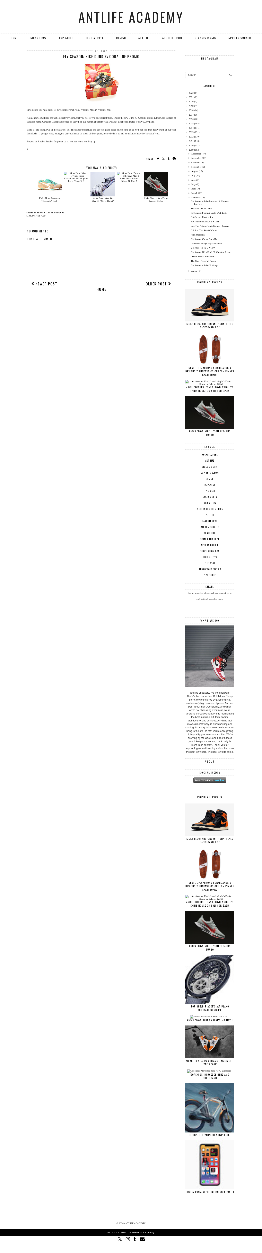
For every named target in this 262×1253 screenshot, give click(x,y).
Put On (210, 515)
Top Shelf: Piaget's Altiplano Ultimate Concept (210, 1008)
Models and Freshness (210, 508)
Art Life (144, 38)
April (193, 188)
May (193, 184)
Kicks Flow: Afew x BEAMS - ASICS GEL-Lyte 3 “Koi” (210, 1062)
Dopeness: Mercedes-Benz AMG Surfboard (210, 1076)
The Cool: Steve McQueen (203, 261)
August (194, 171)
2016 (191, 119)
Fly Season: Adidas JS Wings (204, 265)
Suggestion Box (209, 551)
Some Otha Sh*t (209, 539)
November (196, 158)
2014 (191, 128)
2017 (191, 115)
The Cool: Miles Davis (201, 208)
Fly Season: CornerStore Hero (205, 239)
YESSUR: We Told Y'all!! (203, 248)
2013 (191, 132)
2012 (191, 136)
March (194, 193)
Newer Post (45, 283)
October (195, 162)
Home (14, 38)
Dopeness (209, 484)
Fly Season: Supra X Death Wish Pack (209, 213)
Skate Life (210, 533)
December (196, 153)
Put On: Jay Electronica (202, 217)
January (195, 271)
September (196, 167)
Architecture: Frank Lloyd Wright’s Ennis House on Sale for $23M (210, 388)
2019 (191, 106)
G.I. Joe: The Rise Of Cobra (204, 230)
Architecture (172, 38)
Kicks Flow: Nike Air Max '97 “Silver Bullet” (103, 199)
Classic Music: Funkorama (203, 256)
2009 (191, 150)
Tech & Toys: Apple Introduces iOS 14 (209, 1191)
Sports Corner (239, 38)
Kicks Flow (38, 38)
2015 (191, 123)
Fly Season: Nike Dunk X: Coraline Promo (211, 252)
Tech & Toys (95, 38)
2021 (191, 97)
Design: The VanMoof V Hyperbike (210, 1135)
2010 (191, 145)
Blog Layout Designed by (131, 1232)
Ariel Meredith (198, 234)
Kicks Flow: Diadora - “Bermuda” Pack (49, 199)
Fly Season (210, 490)
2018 (191, 110)
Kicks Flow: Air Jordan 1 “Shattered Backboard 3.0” (209, 325)
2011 (191, 141)
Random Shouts (210, 527)
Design (121, 38)
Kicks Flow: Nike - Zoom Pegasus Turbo (156, 199)
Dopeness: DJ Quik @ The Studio (206, 243)
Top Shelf (66, 38)
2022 (191, 93)
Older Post (157, 283)
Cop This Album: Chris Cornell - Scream (210, 226)
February (195, 197)
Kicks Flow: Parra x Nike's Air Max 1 (129, 179)
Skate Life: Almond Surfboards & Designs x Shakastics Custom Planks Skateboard (209, 371)
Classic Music (205, 38)
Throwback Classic (210, 569)
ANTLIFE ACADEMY (131, 16)
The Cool (209, 563)
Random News (210, 521)
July (193, 175)
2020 (191, 101)
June (193, 180)
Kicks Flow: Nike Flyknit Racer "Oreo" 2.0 (76, 179)
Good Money (210, 496)
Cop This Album (210, 472)
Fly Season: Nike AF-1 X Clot (205, 221)
